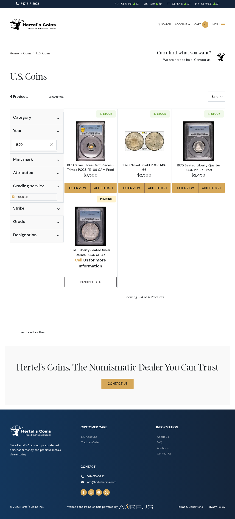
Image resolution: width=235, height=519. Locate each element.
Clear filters (56, 96)
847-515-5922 (30, 4)
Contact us (202, 60)
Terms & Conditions (190, 506)
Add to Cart (103, 188)
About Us (163, 436)
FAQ (159, 442)
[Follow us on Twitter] (106, 492)
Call (78, 260)
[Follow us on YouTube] (99, 492)
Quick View (77, 188)
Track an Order (90, 442)
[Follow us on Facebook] (84, 492)
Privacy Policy (216, 506)
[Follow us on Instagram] (91, 492)
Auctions (162, 448)
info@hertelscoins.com (101, 482)
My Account (89, 436)
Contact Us (117, 384)
